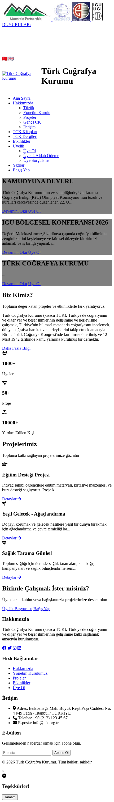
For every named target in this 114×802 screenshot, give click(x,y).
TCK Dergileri (25, 136)
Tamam (10, 797)
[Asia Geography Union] (81, 20)
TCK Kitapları (25, 131)
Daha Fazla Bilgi (16, 348)
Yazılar (18, 165)
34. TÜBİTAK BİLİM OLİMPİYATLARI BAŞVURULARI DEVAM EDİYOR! (52, 31)
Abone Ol (61, 753)
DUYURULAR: (16, 24)
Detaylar (9, 499)
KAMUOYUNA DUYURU (31, 29)
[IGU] (97, 20)
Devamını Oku (14, 211)
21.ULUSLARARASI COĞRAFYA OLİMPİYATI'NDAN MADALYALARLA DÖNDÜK (52, 46)
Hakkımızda (23, 103)
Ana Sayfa (21, 98)
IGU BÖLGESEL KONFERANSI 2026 (37, 39)
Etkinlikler (21, 141)
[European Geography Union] (62, 20)
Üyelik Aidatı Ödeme (41, 155)
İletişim (29, 127)
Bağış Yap (21, 170)
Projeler (29, 117)
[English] (11, 58)
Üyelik (18, 146)
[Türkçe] (5, 58)
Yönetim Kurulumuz (30, 673)
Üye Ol (29, 151)
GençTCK (32, 122)
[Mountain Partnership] (27, 20)
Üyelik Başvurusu (17, 608)
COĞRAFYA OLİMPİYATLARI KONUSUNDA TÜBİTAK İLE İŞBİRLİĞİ (56, 51)
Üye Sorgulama (36, 160)
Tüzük (28, 107)
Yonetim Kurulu (36, 112)
